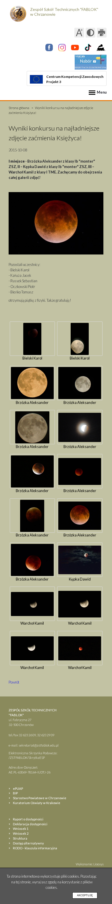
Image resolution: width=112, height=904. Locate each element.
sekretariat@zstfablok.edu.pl (39, 745)
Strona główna (19, 108)
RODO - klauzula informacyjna (35, 848)
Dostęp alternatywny (28, 843)
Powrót (14, 682)
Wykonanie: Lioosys (90, 864)
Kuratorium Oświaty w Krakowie (36, 803)
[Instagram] (62, 47)
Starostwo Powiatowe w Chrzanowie (39, 798)
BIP (15, 793)
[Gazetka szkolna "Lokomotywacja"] (101, 47)
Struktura (20, 838)
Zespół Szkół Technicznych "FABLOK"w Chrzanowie (64, 12)
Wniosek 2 (20, 833)
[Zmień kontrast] (90, 32)
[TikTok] (88, 47)
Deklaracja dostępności (30, 824)
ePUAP (18, 788)
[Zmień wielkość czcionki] (79, 32)
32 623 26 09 (27, 735)
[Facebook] (49, 47)
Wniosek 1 (20, 828)
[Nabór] (91, 62)
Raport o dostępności (28, 819)
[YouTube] (75, 47)
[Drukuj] (102, 32)
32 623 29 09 (45, 735)
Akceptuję (85, 895)
